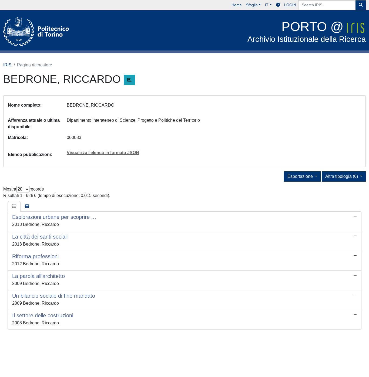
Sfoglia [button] (252, 5)
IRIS (7, 65)
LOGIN (290, 5)
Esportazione (300, 176)
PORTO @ (306, 31)
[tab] (14, 206)
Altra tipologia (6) (342, 176)
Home (237, 5)
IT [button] (267, 5)
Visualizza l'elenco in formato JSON (103, 152)
